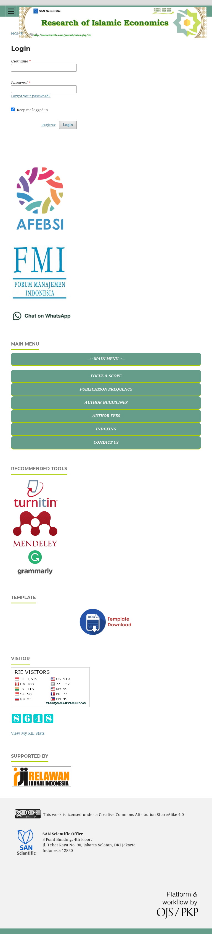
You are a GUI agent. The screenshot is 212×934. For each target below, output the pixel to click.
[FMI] (39, 298)
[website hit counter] (32, 722)
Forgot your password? (31, 95)
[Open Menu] (11, 11)
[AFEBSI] (39, 228)
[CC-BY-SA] (28, 817)
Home (17, 33)
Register (48, 124)
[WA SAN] (41, 319)
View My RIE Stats (27, 733)
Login (68, 125)
